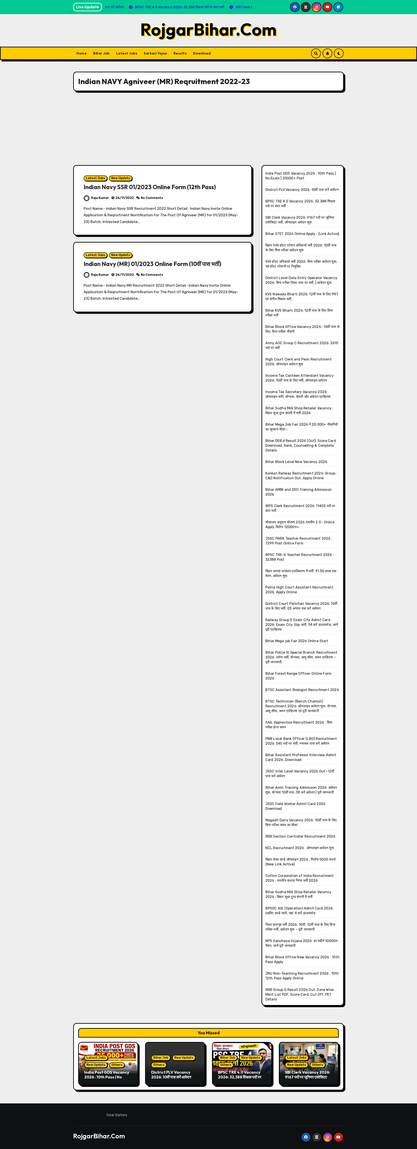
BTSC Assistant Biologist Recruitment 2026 (302, 690)
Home (81, 53)
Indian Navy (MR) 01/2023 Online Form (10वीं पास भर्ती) (152, 264)
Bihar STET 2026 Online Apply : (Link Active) (302, 234)
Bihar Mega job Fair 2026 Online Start (296, 641)
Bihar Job (101, 53)
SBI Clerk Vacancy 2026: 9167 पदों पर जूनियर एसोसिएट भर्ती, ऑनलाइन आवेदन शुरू (307, 1077)
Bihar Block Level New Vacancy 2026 (296, 462)
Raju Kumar (100, 198)
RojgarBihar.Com (208, 29)
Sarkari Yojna (155, 53)
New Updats (120, 178)
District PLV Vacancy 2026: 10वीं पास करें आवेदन (302, 190)
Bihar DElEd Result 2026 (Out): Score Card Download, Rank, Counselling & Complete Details (300, 445)
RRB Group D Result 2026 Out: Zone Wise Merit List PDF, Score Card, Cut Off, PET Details (299, 994)
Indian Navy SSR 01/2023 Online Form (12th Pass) (150, 187)
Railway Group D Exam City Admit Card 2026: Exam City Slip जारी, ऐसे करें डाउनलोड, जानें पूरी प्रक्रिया (301, 625)
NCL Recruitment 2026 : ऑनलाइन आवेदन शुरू (299, 848)
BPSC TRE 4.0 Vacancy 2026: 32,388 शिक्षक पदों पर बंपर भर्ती (239, 1077)
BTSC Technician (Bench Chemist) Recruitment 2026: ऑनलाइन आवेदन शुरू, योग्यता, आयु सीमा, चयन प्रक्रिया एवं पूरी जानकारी (301, 706)
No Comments (152, 198)
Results (180, 53)
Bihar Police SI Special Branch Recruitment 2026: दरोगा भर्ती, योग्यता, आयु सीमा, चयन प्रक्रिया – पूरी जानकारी (301, 657)
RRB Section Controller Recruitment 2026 (300, 836)
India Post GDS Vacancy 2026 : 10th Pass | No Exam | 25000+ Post (106, 1077)
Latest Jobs (126, 53)
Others (116, 1065)
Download (202, 53)
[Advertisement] (208, 128)
